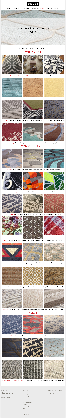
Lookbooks (49, 8)
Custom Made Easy (17, 8)
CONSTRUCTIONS (35, 49)
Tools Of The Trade (27, 404)
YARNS (46, 49)
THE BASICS (22, 49)
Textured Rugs (35, 8)
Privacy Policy (26, 399)
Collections (26, 8)
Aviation (56, 8)
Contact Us (25, 390)
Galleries (42, 8)
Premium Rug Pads (27, 394)
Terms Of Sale (26, 397)
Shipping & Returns (27, 402)
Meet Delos (9, 8)
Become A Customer (27, 392)
